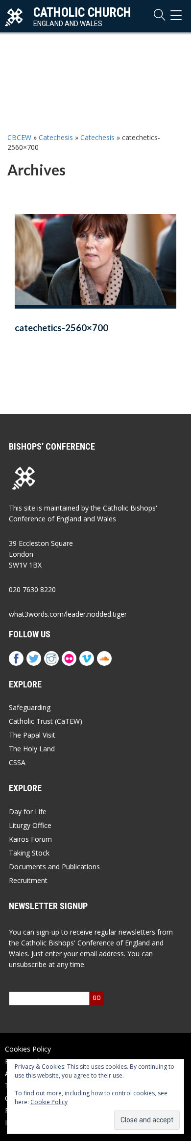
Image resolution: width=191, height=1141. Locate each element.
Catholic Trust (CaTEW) (45, 721)
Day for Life (28, 811)
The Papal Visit (32, 735)
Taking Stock (29, 852)
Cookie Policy (49, 1102)
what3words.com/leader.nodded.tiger (68, 614)
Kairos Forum (30, 839)
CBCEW (19, 137)
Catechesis (56, 137)
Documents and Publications (54, 866)
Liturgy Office (30, 825)
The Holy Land (32, 748)
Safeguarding (29, 707)
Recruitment (28, 880)
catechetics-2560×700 (61, 327)
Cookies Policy (28, 1049)
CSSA (17, 762)
